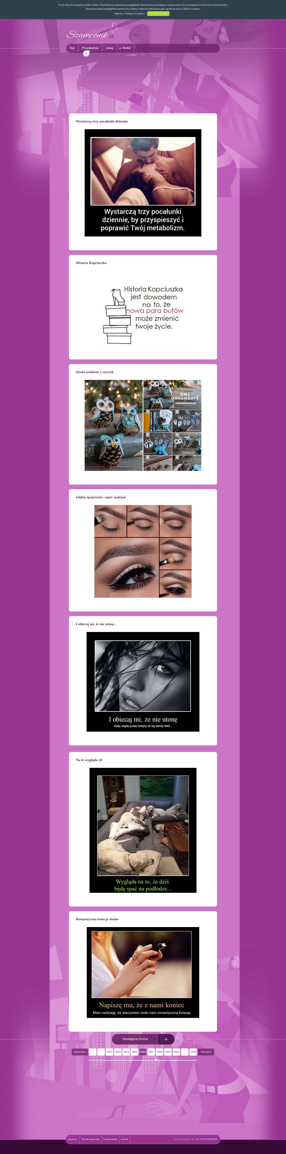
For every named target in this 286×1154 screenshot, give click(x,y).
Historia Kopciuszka (91, 263)
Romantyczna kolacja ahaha (97, 919)
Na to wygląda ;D (89, 760)
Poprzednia (80, 1052)
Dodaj (126, 48)
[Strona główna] (93, 40)
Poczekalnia (90, 50)
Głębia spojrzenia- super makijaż (101, 497)
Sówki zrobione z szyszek (95, 372)
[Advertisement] (143, 84)
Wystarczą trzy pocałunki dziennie (102, 121)
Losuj (109, 48)
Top (72, 48)
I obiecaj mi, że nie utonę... (96, 624)
